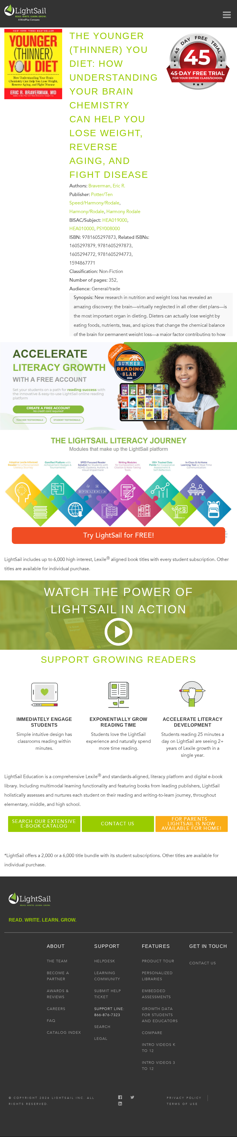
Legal (101, 1038)
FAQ (51, 1020)
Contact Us (202, 963)
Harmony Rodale (123, 212)
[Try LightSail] (198, 92)
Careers (56, 1009)
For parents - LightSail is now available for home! (191, 823)
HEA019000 (114, 220)
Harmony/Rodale (86, 212)
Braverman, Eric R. (106, 186)
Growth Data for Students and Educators (160, 1015)
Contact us (118, 824)
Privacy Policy (184, 1098)
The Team (57, 961)
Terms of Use (182, 1104)
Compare (152, 1033)
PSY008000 (108, 229)
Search (102, 1027)
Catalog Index (64, 1032)
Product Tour (158, 961)
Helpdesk (104, 961)
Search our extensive (44, 824)
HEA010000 (81, 229)
